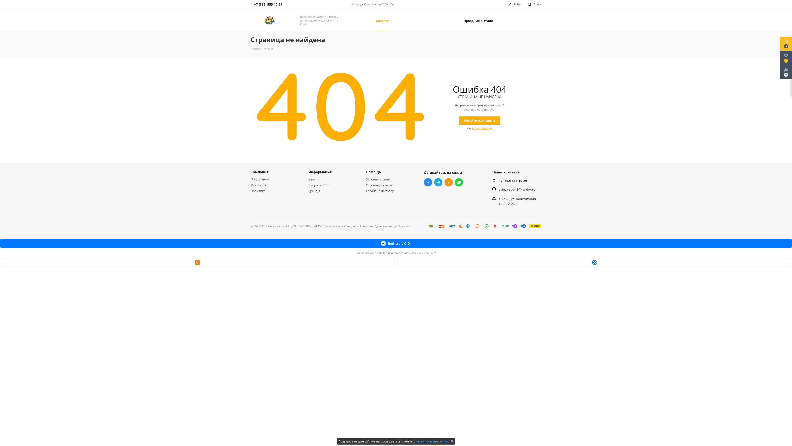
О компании (260, 179)
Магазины (258, 185)
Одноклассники (448, 182)
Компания (260, 172)
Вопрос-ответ (318, 185)
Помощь (373, 172)
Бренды (314, 191)
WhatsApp (459, 182)
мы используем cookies (432, 441)
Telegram (438, 182)
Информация (320, 172)
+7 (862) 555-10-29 (513, 181)
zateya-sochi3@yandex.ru (517, 189)
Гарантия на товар (380, 191)
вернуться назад (482, 128)
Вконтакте (428, 182)
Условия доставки (379, 185)
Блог (311, 179)
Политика (258, 191)
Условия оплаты (378, 179)
